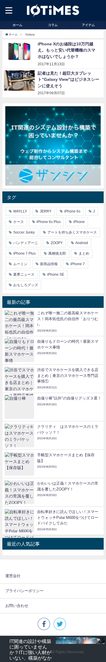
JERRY (46, 211)
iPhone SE (55, 274)
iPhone (79, 222)
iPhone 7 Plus (24, 253)
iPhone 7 (77, 264)
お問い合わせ (16, 606)
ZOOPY (57, 243)
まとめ (84, 253)
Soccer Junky (24, 232)
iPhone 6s (72, 211)
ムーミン (20, 264)
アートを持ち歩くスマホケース (72, 232)
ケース (18, 222)
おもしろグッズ (25, 285)
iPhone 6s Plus (49, 222)
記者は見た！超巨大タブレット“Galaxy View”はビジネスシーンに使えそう (68, 79)
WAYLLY (20, 211)
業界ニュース (23, 274)
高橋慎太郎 (57, 253)
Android (81, 243)
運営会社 (13, 576)
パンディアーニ (25, 243)
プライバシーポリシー (24, 591)
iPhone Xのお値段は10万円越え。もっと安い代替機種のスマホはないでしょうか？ (66, 50)
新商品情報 (49, 264)
